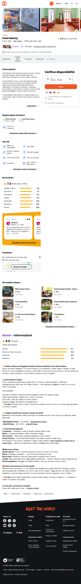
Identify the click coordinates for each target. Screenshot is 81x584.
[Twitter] (9, 520)
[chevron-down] (21, 342)
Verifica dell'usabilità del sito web (62, 570)
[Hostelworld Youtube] (4, 525)
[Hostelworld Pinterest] (9, 525)
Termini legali (30, 570)
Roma (4, 41)
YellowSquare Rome (38, 422)
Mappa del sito (8, 574)
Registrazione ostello (70, 541)
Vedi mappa (17, 41)
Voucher (46, 570)
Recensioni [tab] (40, 59)
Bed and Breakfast (34, 530)
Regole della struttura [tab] (17, 59)
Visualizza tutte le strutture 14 (44, 47)
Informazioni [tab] (6, 59)
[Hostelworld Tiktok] (14, 525)
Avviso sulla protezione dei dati (13, 570)
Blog (47, 525)
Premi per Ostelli (51, 536)
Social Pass (49, 520)
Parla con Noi (32, 541)
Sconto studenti (51, 546)
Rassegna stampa (69, 525)
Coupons (39, 570)
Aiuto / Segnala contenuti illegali (33, 546)
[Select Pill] (52, 4)
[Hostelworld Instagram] (14, 520)
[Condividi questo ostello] (77, 31)
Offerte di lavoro (68, 530)
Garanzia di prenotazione (50, 530)
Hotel (30, 525)
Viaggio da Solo (51, 541)
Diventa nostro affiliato (68, 546)
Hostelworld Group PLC (69, 520)
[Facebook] (4, 520)
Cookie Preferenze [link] (20, 574)
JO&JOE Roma (32, 424)
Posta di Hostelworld (70, 551)
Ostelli (30, 520)
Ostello (5, 35)
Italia (9, 41)
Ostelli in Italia (33, 488)
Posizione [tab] (28, 59)
